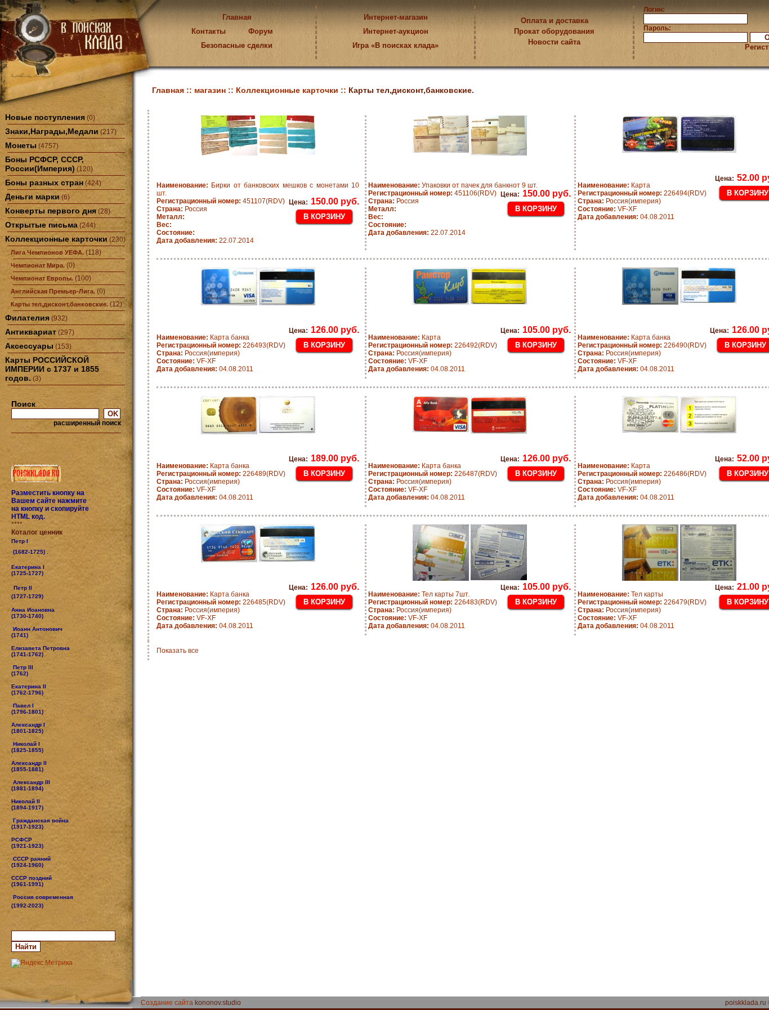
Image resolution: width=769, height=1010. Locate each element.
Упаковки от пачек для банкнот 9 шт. (453, 185)
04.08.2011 (626, 217)
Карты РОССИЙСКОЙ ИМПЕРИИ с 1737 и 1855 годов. (52, 368)
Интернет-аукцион (395, 31)
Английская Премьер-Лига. (53, 291)
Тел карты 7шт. (419, 594)
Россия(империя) (619, 201)
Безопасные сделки (236, 45)
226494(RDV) (642, 193)
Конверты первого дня (50, 210)
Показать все (178, 651)
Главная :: (173, 90)
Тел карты (620, 594)
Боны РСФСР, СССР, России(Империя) (44, 164)
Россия (182, 209)
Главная (237, 17)
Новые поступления (45, 117)
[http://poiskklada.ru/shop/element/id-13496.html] (44, 905)
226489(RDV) (221, 474)
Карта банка (203, 337)
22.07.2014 (205, 240)
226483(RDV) (432, 602)
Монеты (21, 145)
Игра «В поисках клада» (395, 45)
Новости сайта (554, 42)
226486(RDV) (642, 474)
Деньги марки (32, 196)
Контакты (208, 31)
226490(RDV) (642, 345)
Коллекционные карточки (56, 238)
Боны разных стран (44, 182)
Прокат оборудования (554, 31)
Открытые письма (41, 224)
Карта (614, 185)
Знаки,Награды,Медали (52, 131)
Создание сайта (167, 1003)
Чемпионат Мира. (38, 265)
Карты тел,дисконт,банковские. (59, 304)
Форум (260, 31)
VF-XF (607, 209)
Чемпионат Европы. (42, 278)
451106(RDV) (432, 193)
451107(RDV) (221, 201)
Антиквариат (30, 331)
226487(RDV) (432, 474)
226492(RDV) (432, 345)
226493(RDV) (221, 345)
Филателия (27, 317)
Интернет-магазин (396, 17)
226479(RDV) (642, 602)
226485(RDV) (221, 602)
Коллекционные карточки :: (292, 90)
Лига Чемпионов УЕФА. (47, 252)
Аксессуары (29, 345)
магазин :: (215, 90)
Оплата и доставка (554, 20)
